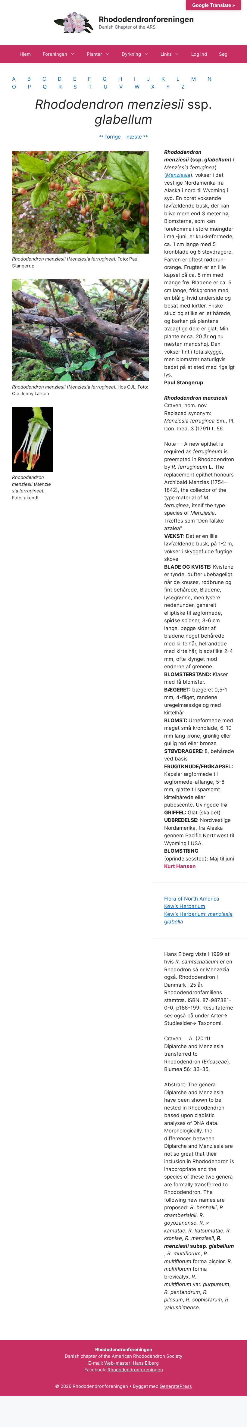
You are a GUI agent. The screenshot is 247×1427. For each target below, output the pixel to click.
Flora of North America (191, 899)
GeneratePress (176, 1386)
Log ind (199, 54)
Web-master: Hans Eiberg (131, 1363)
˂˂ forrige (110, 137)
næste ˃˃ (137, 137)
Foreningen (55, 54)
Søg (223, 54)
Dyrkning (131, 54)
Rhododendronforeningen (146, 19)
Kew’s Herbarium (184, 906)
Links (166, 54)
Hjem (25, 54)
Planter (94, 54)
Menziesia (178, 175)
